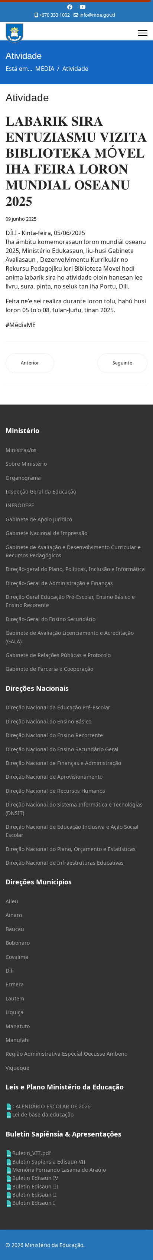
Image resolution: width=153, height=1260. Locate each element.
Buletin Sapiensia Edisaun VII (48, 1161)
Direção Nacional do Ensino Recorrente (54, 735)
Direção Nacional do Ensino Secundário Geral (62, 749)
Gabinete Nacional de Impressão (46, 533)
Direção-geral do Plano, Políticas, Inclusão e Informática (75, 569)
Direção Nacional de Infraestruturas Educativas (65, 862)
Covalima (17, 956)
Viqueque (17, 1067)
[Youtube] (83, 6)
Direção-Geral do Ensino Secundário (50, 619)
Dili (10, 970)
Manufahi (18, 1039)
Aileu (12, 901)
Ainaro (14, 914)
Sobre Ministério (26, 463)
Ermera (15, 984)
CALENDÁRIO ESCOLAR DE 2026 (51, 1106)
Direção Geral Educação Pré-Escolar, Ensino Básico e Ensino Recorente (70, 600)
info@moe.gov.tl (97, 15)
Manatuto (18, 1026)
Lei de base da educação (43, 1114)
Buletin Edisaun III (35, 1186)
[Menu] (142, 33)
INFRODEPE (20, 505)
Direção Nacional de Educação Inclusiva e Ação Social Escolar (72, 830)
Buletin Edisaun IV (35, 1177)
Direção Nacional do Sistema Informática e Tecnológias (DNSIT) (74, 808)
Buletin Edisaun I (33, 1202)
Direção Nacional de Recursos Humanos (55, 790)
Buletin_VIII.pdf (31, 1153)
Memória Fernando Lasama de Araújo (59, 1169)
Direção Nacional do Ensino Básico (48, 721)
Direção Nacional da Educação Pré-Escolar (58, 707)
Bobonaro (18, 942)
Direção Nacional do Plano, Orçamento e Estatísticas (71, 848)
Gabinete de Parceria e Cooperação (49, 668)
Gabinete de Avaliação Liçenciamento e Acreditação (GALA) (70, 636)
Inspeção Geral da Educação (41, 491)
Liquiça (14, 1012)
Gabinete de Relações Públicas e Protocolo (58, 655)
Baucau (15, 929)
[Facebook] (69, 6)
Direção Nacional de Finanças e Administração (63, 762)
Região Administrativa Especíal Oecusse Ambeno (66, 1053)
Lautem (15, 998)
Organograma (23, 477)
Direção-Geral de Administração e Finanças (59, 583)
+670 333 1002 (54, 15)
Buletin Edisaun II (34, 1194)
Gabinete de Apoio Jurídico (39, 519)
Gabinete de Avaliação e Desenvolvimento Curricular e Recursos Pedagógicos (73, 551)
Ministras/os (21, 449)
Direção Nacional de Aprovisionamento (54, 776)
